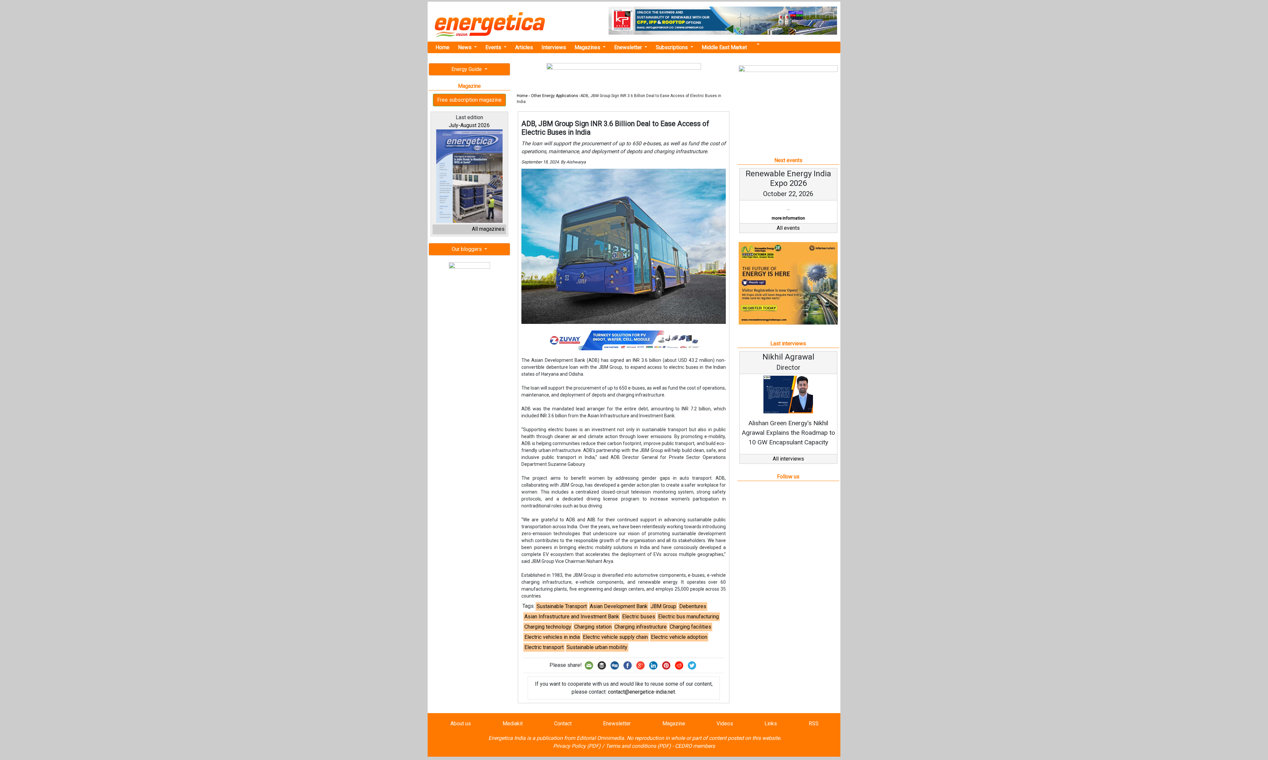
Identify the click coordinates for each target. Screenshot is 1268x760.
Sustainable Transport (562, 606)
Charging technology (547, 627)
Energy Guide (467, 69)
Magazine (673, 723)
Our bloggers (467, 249)
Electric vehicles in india (552, 637)
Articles (524, 47)
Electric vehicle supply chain (615, 637)
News (465, 47)
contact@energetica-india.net (641, 692)
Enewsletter (628, 47)
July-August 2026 (469, 125)
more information (788, 218)
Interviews (554, 47)
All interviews (788, 459)
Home (442, 47)
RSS (814, 723)
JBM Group (663, 606)
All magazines (488, 229)
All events (788, 228)
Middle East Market (724, 47)
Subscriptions (672, 47)
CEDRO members (695, 746)
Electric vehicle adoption (679, 637)
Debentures (692, 606)
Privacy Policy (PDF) (577, 746)
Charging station (593, 627)
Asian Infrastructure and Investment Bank (571, 616)
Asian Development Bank (619, 606)
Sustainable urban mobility (597, 647)
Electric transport (544, 647)
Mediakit (513, 723)
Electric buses (638, 616)
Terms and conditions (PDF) (638, 746)
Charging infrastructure (641, 627)
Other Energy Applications (554, 95)
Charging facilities (690, 627)
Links (770, 723)
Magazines (588, 47)
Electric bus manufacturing (688, 616)
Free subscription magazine (469, 100)
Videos (725, 723)
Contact (563, 723)
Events (494, 47)
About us (460, 723)
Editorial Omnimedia (600, 738)
